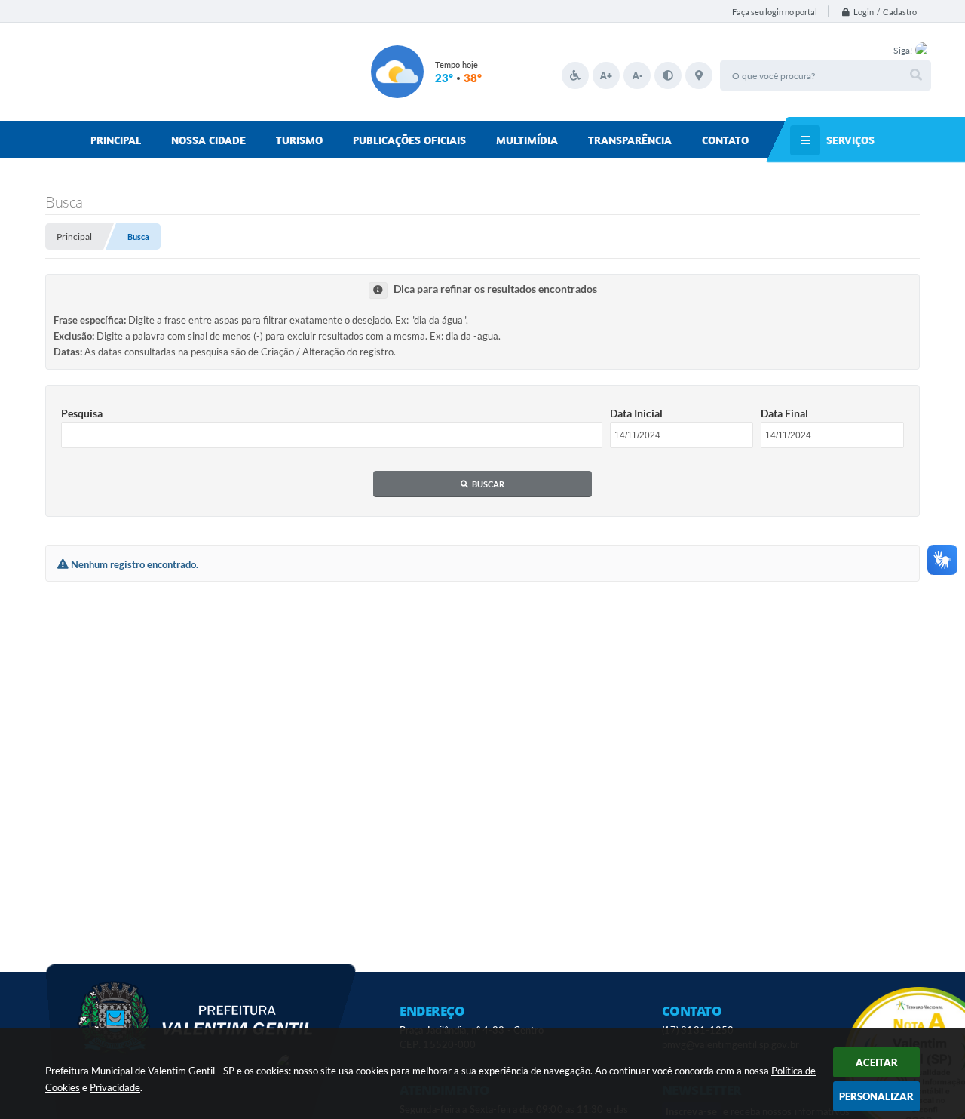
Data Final (784, 413)
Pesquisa (82, 413)
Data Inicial (636, 413)
